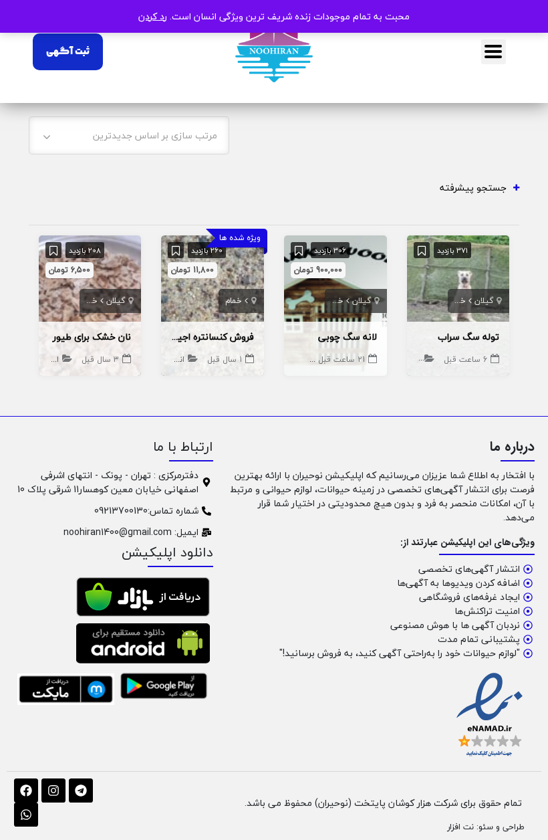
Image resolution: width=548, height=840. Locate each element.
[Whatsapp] (26, 815)
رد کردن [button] (152, 16)
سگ (413, 359)
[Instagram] (53, 790)
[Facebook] (26, 790)
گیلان (483, 301)
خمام (457, 301)
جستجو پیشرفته (473, 187)
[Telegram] (81, 790)
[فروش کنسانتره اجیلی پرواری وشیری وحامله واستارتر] (212, 304)
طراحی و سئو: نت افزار (486, 826)
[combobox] (129, 135)
